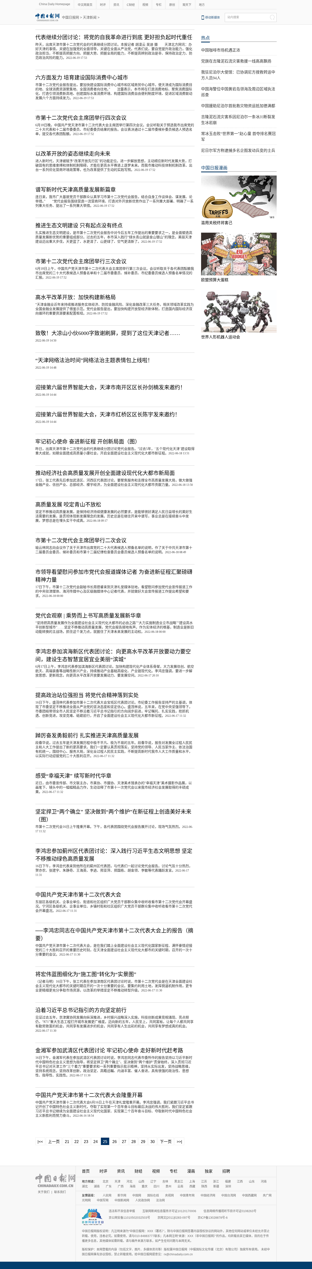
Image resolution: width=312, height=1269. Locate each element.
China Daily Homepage (54, 4)
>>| (179, 1142)
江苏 (204, 1181)
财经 (138, 1171)
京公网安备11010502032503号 (129, 1217)
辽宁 (153, 1181)
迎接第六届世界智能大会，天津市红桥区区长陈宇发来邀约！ (107, 414)
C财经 (131, 5)
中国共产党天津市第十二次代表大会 (78, 895)
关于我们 (43, 1192)
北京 (105, 1181)
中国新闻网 (122, 1200)
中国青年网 (187, 1195)
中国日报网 (70, 17)
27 (124, 1142)
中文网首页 (85, 5)
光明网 (86, 1200)
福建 (228, 1181)
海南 (133, 1186)
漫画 (191, 1171)
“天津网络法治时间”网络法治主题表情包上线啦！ (94, 360)
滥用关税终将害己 (216, 223)
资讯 (116, 5)
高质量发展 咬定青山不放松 (68, 504)
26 (114, 1142)
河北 (129, 1181)
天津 (117, 1181)
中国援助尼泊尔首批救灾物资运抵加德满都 (238, 106)
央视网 (169, 1195)
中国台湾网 (228, 1195)
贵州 (168, 1186)
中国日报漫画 (214, 168)
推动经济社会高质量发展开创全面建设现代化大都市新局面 (105, 473)
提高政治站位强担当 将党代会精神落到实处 (87, 695)
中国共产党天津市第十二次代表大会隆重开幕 (89, 1095)
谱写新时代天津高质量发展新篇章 (75, 190)
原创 (172, 5)
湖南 (97, 1186)
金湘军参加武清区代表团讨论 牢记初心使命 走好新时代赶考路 (109, 1050)
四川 (156, 1186)
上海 (192, 1181)
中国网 (136, 1195)
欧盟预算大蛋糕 (214, 280)
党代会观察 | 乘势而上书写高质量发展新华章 (88, 616)
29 (143, 1142)
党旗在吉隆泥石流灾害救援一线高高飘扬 (236, 61)
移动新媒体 (212, 17)
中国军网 (102, 1200)
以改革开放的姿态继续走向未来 (72, 154)
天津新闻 (90, 17)
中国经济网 (208, 1195)
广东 (109, 1186)
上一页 (54, 1142)
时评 (103, 5)
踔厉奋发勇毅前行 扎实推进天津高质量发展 (87, 735)
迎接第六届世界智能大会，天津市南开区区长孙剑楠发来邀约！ (110, 387)
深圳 (228, 1186)
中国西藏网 (249, 1195)
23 (86, 1142)
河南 (264, 1181)
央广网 (267, 1195)
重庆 (144, 1186)
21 (67, 1142)
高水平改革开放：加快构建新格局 (75, 297)
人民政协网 (142, 1200)
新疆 (216, 1186)
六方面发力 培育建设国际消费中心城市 (81, 77)
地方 (202, 5)
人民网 (107, 1195)
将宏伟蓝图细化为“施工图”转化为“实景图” (85, 974)
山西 (141, 1181)
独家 (209, 1171)
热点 (205, 38)
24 (95, 1142)
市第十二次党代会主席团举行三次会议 (81, 261)
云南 (180, 1186)
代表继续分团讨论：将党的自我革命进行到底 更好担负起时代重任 (113, 37)
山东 (252, 1181)
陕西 (204, 1186)
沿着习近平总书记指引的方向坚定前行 (81, 1010)
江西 (240, 1181)
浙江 (216, 1181)
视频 (145, 5)
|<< (40, 1142)
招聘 (226, 1171)
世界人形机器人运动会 (220, 337)
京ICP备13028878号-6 (213, 1217)
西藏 (192, 1186)
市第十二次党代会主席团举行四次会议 (81, 118)
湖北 (85, 1186)
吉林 (165, 1181)
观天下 (187, 5)
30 (152, 1142)
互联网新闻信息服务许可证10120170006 (169, 1211)
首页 (86, 1171)
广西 (121, 1186)
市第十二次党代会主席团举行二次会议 (81, 540)
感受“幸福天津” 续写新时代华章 (73, 776)
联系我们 (60, 1192)
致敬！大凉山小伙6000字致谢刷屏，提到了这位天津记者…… (107, 333)
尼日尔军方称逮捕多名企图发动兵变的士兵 (238, 150)
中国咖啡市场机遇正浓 (220, 50)
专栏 (159, 5)
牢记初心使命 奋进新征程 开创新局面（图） (87, 441)
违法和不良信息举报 (122, 1211)
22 (76, 1142)
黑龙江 (178, 1181)
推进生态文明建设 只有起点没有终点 (79, 225)
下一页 (166, 1142)
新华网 (121, 1195)
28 (133, 1142)
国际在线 (153, 1195)
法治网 (160, 1200)
